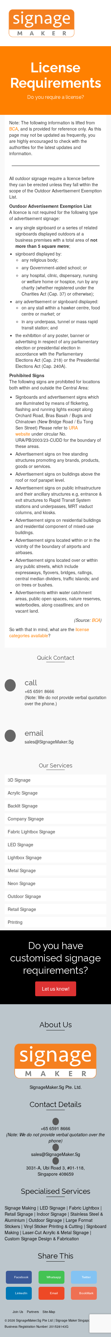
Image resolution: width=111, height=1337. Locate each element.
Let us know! (55, 988)
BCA (13, 129)
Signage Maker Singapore (74, 1320)
